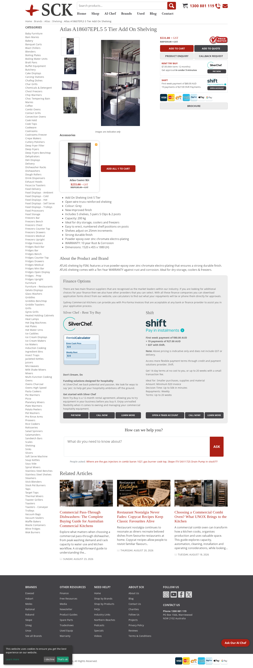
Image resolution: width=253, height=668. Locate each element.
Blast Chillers (32, 48)
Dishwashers (32, 170)
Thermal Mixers (34, 496)
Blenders (30, 51)
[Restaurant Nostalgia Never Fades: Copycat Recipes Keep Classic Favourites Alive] (143, 494)
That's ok (62, 659)
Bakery (29, 40)
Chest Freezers (33, 91)
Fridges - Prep (33, 275)
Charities (134, 609)
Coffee (29, 105)
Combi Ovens (33, 109)
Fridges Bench (33, 254)
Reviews (133, 630)
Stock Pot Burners (35, 485)
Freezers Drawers (35, 232)
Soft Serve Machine (36, 456)
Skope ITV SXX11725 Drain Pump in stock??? (193, 461)
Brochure (194, 106)
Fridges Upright (34, 279)
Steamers (30, 478)
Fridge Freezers (34, 243)
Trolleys (29, 510)
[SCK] (49, 10)
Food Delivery (33, 189)
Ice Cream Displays (36, 337)
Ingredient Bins (34, 351)
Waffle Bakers (33, 521)
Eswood (29, 593)
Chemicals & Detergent (38, 87)
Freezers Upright (35, 239)
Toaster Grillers (34, 499)
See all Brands (33, 636)
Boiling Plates (33, 55)
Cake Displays (33, 73)
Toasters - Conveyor (36, 507)
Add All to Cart (118, 168)
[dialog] (37, 655)
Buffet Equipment (35, 66)
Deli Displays (32, 160)
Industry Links (102, 614)
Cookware (30, 127)
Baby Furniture (34, 33)
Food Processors (34, 210)
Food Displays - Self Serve (40, 203)
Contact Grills (33, 113)
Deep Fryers (32, 149)
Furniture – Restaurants (39, 286)
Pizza (28, 398)
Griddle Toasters (34, 304)
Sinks (28, 449)
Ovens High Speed (35, 387)
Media (63, 604)
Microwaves (32, 366)
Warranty (65, 636)
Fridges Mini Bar (34, 268)
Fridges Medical (34, 264)
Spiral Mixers (32, 467)
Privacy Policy (136, 625)
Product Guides (68, 614)
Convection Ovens (35, 116)
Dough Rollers (33, 174)
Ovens (29, 380)
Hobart (29, 598)
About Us (134, 593)
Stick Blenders (33, 481)
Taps (27, 489)
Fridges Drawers (34, 261)
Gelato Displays (34, 290)
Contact (167, 13)
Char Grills (31, 84)
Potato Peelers (33, 409)
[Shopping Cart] (185, 5)
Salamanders (32, 434)
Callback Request (211, 56)
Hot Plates (31, 326)
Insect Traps (32, 355)
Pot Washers (32, 413)
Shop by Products (104, 604)
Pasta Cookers (33, 391)
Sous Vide (30, 463)
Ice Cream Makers (35, 340)
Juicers (29, 362)
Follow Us (134, 614)
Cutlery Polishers (35, 142)
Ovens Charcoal (34, 384)
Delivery (30, 163)
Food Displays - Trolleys (38, 207)
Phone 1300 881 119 (174, 611)
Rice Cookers (32, 423)
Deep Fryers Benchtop (38, 152)
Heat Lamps (32, 319)
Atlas (47, 21)
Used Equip (66, 630)
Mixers (29, 373)
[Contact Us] (225, 5)
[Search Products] (171, 5)
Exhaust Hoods (33, 181)
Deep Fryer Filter (34, 145)
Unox (28, 630)
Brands (126, 13)
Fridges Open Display (37, 272)
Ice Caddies (32, 333)
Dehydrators (32, 156)
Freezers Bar (32, 217)
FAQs (97, 609)
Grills (28, 308)
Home (81, 13)
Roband (29, 614)
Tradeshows (67, 625)
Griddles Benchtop (36, 301)
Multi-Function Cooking (38, 376)
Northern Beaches (104, 620)
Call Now (102, 415)
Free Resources (68, 598)
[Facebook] (181, 594)
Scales (29, 442)
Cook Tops (31, 123)
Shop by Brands (103, 598)
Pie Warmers (32, 395)
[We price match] (218, 40)
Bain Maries (32, 37)
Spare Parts (66, 620)
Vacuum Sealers (34, 517)
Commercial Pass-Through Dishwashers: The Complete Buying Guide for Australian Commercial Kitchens (81, 519)
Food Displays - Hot (36, 199)
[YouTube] (174, 594)
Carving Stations (34, 76)
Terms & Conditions (140, 636)
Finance (64, 593)
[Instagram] (166, 594)
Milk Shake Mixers (35, 369)
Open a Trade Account (165, 415)
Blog (153, 13)
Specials (99, 630)
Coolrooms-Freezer (36, 134)
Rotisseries (31, 427)
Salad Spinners (34, 431)
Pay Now (217, 71)
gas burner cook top (155, 461)
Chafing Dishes (34, 80)
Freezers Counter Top (37, 228)
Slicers (29, 452)
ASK (216, 446)
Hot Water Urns (34, 330)
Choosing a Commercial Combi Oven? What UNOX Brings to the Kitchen (201, 516)
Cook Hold (31, 120)
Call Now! (194, 415)
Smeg (28, 625)
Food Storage (32, 214)
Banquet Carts (33, 44)
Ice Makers (31, 344)
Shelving (57, 21)
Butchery (30, 69)
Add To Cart (177, 48)
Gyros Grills (32, 311)
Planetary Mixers (35, 402)
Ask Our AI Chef (235, 643)
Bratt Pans (31, 62)
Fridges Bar (31, 250)
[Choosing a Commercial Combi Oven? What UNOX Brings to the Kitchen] (201, 494)
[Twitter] (189, 594)
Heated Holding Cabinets (39, 315)
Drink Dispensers (35, 178)
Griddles (30, 297)
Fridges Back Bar (34, 246)
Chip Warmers (33, 95)
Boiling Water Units (36, 58)
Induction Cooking (35, 348)
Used (141, 13)
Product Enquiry (176, 56)
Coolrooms (31, 131)
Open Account (217, 88)
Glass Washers (33, 293)
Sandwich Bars (33, 438)
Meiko (28, 604)
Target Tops (32, 492)
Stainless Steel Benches (38, 470)
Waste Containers (35, 525)
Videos (98, 636)
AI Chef (110, 13)
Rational (30, 609)
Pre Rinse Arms (34, 416)
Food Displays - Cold (37, 196)
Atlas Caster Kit (79, 180)
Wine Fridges (32, 528)
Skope (28, 620)
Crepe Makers (33, 138)
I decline (49, 659)
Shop (95, 13)
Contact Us (135, 604)
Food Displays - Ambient (39, 192)
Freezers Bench (34, 221)
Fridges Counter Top (37, 257)
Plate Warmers (33, 405)
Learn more (128, 415)
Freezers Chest (33, 225)
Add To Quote (211, 48)
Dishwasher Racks (35, 167)
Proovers (30, 420)
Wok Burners (32, 532)
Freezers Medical (35, 236)
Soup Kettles (32, 460)
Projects (133, 620)
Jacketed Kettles (34, 358)
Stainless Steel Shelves (38, 474)
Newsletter (66, 609)
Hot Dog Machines (35, 322)
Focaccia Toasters (35, 185)
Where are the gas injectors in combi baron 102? (114, 461)
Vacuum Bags (33, 514)
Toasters (30, 503)
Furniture (30, 283)
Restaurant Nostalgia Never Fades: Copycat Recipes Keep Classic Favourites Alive (140, 516)
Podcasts (99, 625)
